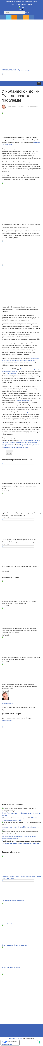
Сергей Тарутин (11, 106)
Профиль (24, 4)
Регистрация (15, 4)
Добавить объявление (13, 1)
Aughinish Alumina (26, 445)
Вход (35, 1)
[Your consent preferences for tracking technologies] (39, 1042)
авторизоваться (7, 720)
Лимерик (36, 445)
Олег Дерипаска (7, 447)
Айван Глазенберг (23, 400)
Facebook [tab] (9, 453)
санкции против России (21, 447)
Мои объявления (27, 1)
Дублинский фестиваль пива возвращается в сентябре (20, 843)
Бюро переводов (7, 923)
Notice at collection (7, 1044)
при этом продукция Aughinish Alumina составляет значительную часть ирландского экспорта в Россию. (21, 442)
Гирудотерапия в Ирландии (11, 967)
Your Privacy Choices (12, 1041)
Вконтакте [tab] (9, 451)
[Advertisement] (21, 42)
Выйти (30, 4)
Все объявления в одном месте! (13, 900)
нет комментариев (32, 106)
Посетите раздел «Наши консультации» (15, 945)
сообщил (26, 412)
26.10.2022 (21, 106)
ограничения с (12, 373)
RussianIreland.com (15, 1038)
